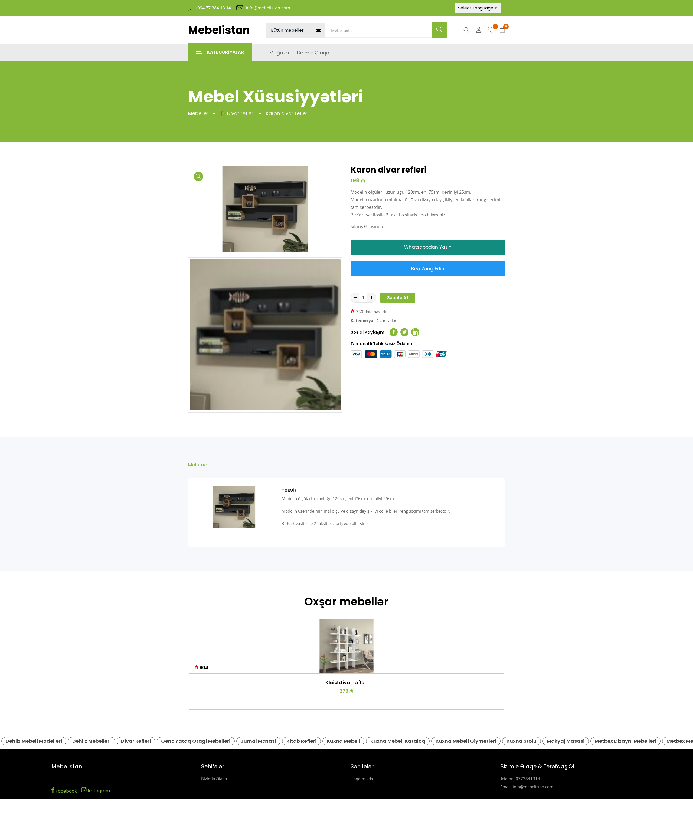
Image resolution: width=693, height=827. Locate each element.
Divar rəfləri (386, 320)
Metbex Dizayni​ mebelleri (625, 741)
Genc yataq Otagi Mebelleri (195, 741)
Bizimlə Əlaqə (214, 778)
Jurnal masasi (258, 741)
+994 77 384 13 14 (213, 8)
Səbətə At (397, 297)
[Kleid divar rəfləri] (346, 646)
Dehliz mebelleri (91, 741)
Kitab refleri (301, 741)
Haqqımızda (362, 778)
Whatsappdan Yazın (428, 247)
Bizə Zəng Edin (427, 268)
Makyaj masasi (565, 741)
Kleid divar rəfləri (346, 682)
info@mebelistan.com (268, 8)
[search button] (439, 30)
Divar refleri (136, 741)
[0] (491, 30)
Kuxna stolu (521, 741)
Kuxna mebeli (343, 741)
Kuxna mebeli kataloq (397, 741)
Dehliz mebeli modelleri (34, 741)
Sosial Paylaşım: (368, 332)
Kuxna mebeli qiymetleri (466, 741)
